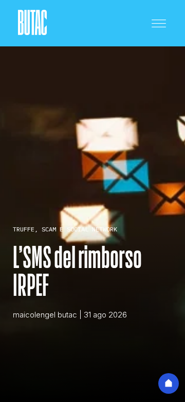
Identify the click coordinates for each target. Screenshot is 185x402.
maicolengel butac (45, 315)
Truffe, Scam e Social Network (65, 229)
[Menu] (159, 23)
